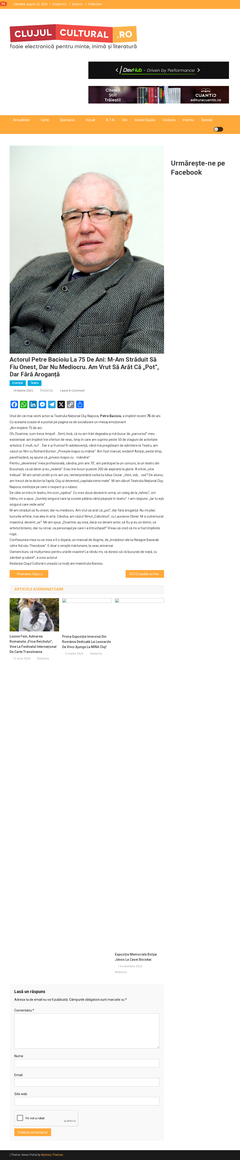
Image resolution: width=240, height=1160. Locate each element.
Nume (18, 1056)
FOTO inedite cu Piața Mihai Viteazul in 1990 (146, 574)
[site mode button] (218, 129)
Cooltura (169, 120)
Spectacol (67, 120)
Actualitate (21, 120)
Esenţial (17, 383)
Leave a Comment (72, 390)
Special (206, 120)
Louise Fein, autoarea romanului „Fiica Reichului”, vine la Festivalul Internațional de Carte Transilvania (33, 644)
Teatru (34, 383)
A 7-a (110, 120)
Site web (20, 1094)
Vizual (90, 120)
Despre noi (59, 4)
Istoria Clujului (145, 120)
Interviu (188, 120)
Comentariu (24, 1010)
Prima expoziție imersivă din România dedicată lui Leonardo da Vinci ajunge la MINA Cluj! (86, 642)
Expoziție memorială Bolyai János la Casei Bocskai (136, 956)
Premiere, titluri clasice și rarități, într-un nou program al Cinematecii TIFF (32, 574)
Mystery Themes (52, 1154)
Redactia (46, 390)
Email (18, 1075)
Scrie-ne (77, 4)
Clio (124, 120)
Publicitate (95, 4)
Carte (45, 120)
